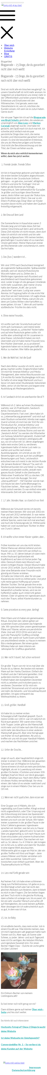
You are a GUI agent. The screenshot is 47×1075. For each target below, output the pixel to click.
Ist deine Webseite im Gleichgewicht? (20, 1037)
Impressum (35, 1067)
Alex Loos (23, 123)
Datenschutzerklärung (23, 1070)
